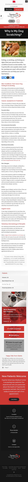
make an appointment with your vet (11, 160)
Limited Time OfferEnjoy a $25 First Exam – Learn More (13, 26)
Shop (11, 21)
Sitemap (23, 468)
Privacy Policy (4, 466)
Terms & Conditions (13, 468)
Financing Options (7, 287)
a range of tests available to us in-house (13, 235)
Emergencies (18, 9)
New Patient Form (7, 280)
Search (19, 468)
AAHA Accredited (15, 329)
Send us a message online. (14, 446)
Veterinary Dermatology (9, 224)
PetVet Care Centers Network (16, 476)
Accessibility (5, 468)
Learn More (14, 399)
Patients (4, 277)
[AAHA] (14, 2)
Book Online (9, 9)
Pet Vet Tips (5, 284)
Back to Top (14, 469)
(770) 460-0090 (14, 6)
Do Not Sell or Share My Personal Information (17, 466)
